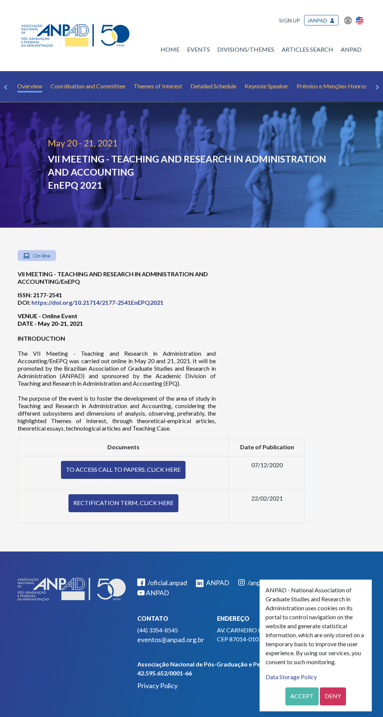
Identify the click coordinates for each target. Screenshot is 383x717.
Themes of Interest (158, 85)
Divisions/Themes (245, 49)
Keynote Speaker (266, 85)
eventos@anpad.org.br (170, 639)
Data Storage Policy (291, 676)
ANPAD (351, 49)
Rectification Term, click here (123, 502)
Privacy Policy (157, 685)
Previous (5, 87)
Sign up (289, 20)
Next (377, 87)
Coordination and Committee (87, 85)
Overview (29, 85)
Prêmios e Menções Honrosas (335, 85)
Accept (302, 695)
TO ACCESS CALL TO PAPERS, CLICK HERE (123, 469)
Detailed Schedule (213, 85)
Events (198, 49)
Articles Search (307, 49)
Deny (333, 695)
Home (170, 49)
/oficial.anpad (167, 582)
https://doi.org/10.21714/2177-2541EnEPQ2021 (97, 302)
